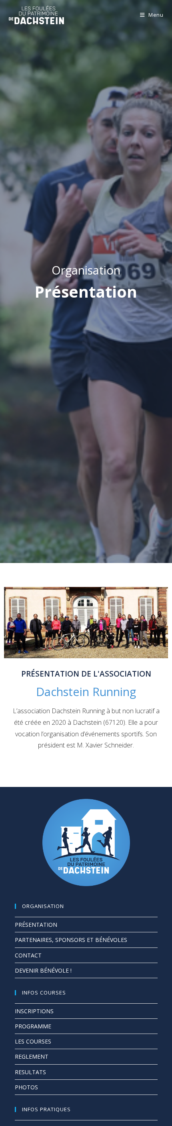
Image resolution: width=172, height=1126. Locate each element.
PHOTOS (26, 1087)
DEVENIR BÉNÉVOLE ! (43, 970)
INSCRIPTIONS (34, 1011)
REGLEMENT (31, 1056)
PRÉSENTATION (36, 924)
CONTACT (28, 955)
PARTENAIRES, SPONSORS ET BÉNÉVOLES (71, 940)
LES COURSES (33, 1041)
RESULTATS (30, 1072)
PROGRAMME (33, 1026)
